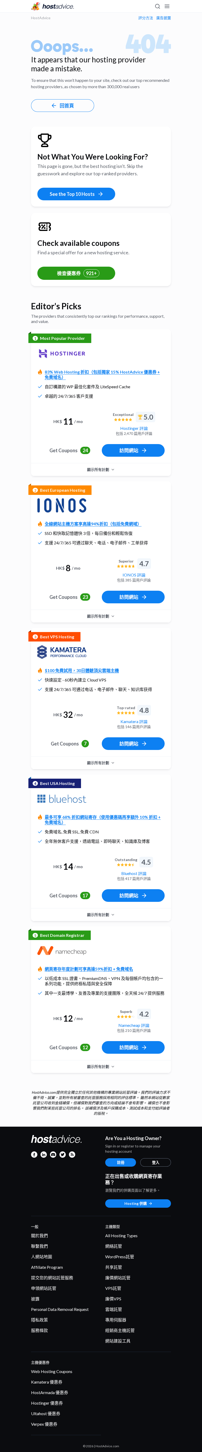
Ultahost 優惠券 (45, 1413)
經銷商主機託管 (120, 1330)
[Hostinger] (61, 353)
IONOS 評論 (134, 574)
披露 (35, 1298)
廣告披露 (163, 18)
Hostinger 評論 (134, 428)
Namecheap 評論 (133, 1025)
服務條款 (39, 1330)
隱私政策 (39, 1319)
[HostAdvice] (52, 6)
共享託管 (113, 1267)
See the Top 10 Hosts (72, 194)
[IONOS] (61, 505)
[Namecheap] (61, 950)
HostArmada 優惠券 (49, 1392)
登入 (155, 1162)
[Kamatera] (61, 652)
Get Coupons (68, 450)
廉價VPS (113, 1298)
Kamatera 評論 (134, 721)
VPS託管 (113, 1288)
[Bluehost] (61, 798)
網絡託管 (113, 1246)
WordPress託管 (119, 1256)
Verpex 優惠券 (44, 1423)
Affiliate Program (47, 1267)
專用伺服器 (115, 1319)
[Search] (157, 6)
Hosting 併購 (135, 1203)
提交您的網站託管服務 (52, 1277)
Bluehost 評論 (134, 873)
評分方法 (145, 18)
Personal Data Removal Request (60, 1309)
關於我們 (39, 1235)
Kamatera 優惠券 (46, 1381)
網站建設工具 (117, 1340)
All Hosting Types (121, 1235)
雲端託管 (113, 1309)
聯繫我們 (39, 1246)
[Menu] (167, 6)
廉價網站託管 (117, 1277)
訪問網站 (128, 450)
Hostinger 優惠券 (47, 1402)
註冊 (120, 1162)
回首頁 (67, 105)
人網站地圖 (41, 1256)
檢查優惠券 (77, 273)
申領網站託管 (43, 1288)
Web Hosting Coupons (51, 1371)
